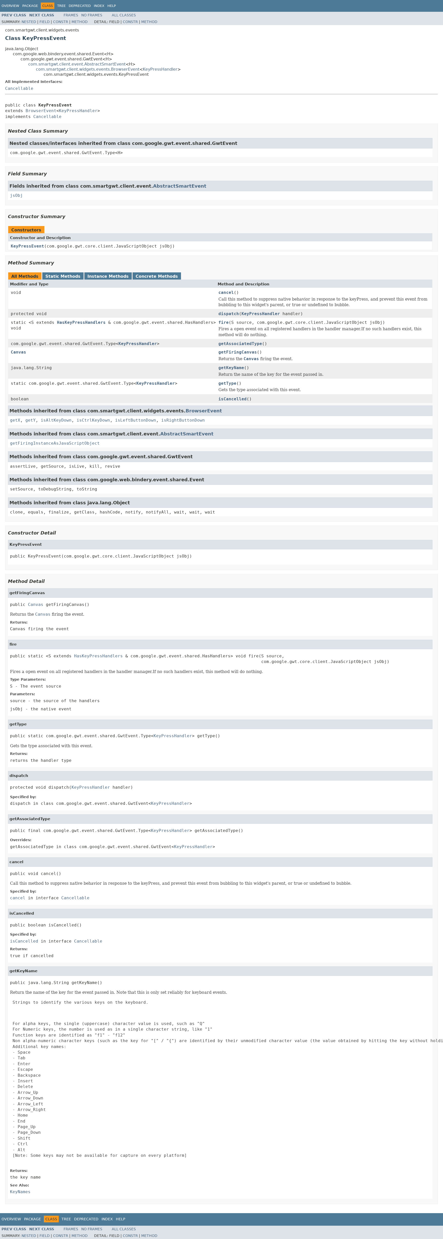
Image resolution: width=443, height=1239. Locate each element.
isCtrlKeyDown (93, 420)
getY (30, 420)
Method (80, 22)
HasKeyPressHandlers (81, 322)
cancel (226, 292)
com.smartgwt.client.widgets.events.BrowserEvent (87, 69)
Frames (71, 15)
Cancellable (19, 88)
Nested (29, 22)
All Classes (124, 15)
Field (44, 22)
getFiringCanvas (237, 352)
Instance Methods (108, 276)
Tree (61, 6)
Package (30, 6)
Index (99, 6)
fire (223, 322)
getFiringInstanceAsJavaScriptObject (55, 443)
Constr (60, 22)
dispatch (228, 313)
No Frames (91, 15)
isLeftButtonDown (135, 420)
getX (15, 420)
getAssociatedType (240, 343)
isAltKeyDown (56, 420)
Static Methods (62, 276)
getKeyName (231, 367)
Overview (10, 6)
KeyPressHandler (160, 69)
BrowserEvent (41, 110)
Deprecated (80, 6)
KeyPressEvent (27, 246)
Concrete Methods (157, 276)
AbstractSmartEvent (179, 186)
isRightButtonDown (183, 420)
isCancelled (232, 399)
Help (111, 6)
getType (227, 383)
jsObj (16, 195)
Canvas (18, 352)
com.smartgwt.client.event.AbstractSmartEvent (77, 64)
